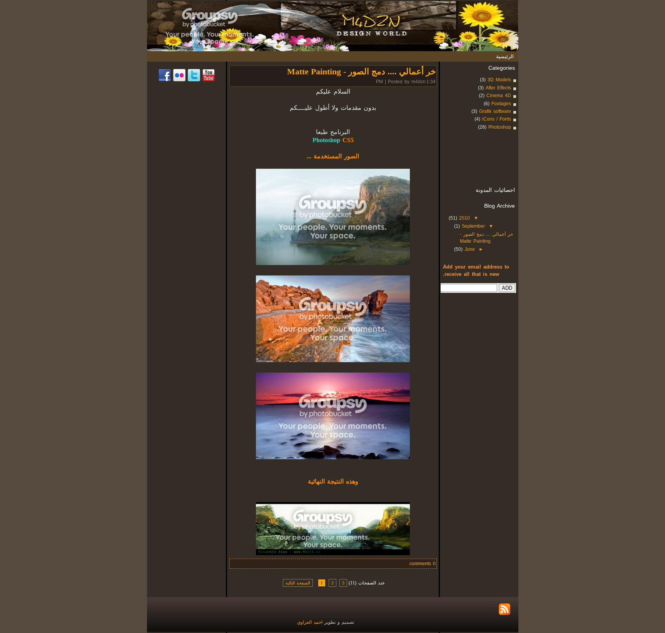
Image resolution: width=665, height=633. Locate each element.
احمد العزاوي (310, 622)
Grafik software (495, 111)
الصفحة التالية (298, 583)
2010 (463, 218)
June (469, 249)
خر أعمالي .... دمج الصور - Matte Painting (361, 71)
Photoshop (499, 127)
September (472, 226)
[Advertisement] (493, 162)
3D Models (499, 79)
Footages (501, 103)
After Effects (498, 88)
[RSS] (504, 609)
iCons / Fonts (496, 119)
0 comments (422, 563)
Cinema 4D (498, 95)
